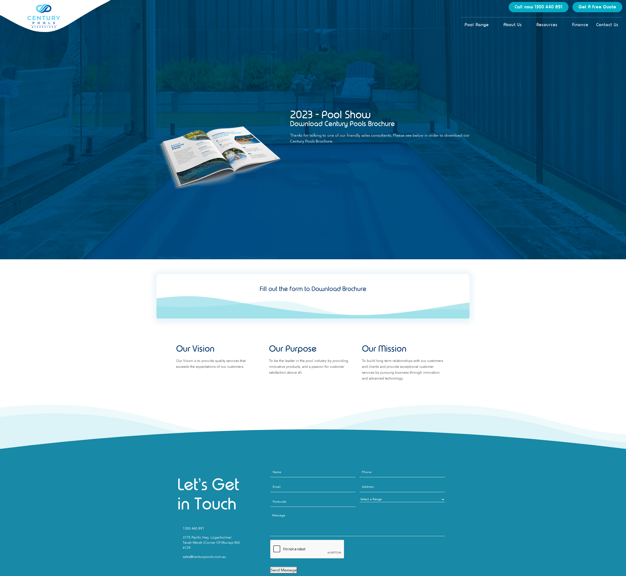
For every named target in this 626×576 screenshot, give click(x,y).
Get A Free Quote (597, 7)
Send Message (284, 570)
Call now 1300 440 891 (538, 7)
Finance (580, 24)
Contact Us (607, 24)
